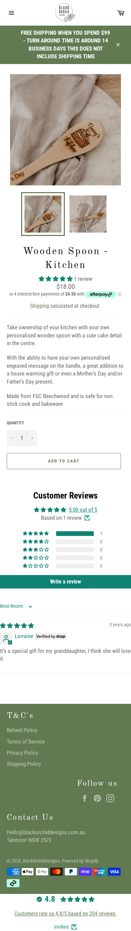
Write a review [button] (65, 581)
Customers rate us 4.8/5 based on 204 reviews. (65, 913)
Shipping (39, 306)
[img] (17, 625)
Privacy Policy (22, 752)
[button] (56, 278)
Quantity (15, 423)
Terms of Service (26, 741)
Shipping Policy (24, 763)
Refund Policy (22, 730)
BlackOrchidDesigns (41, 861)
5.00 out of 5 (83, 509)
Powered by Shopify (80, 861)
